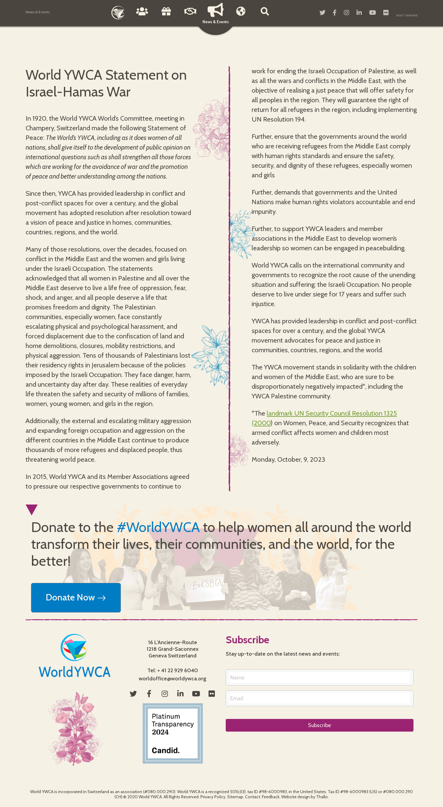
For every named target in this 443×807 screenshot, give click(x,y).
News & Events (216, 21)
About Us (142, 16)
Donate (166, 16)
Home (118, 13)
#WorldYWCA (158, 527)
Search (265, 16)
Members (241, 16)
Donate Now (71, 597)
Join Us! (190, 16)
